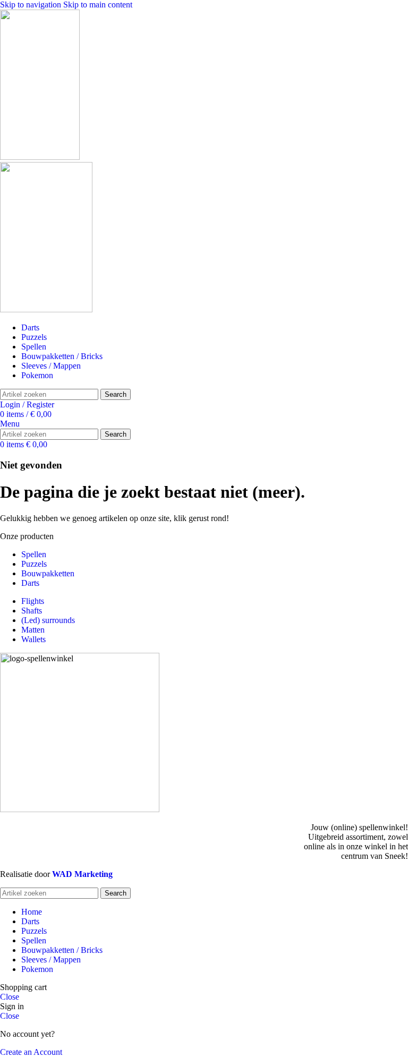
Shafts (31, 610)
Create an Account (31, 1051)
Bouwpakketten (47, 573)
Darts (30, 582)
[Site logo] (40, 156)
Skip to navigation (31, 4)
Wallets (33, 639)
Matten (33, 629)
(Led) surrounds (48, 620)
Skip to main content (97, 4)
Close (9, 996)
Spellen (33, 554)
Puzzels (34, 563)
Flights (32, 601)
